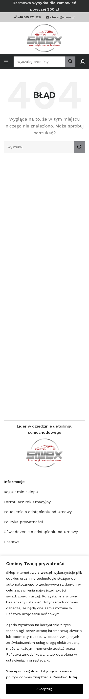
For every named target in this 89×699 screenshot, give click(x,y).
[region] (44, 627)
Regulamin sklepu (21, 491)
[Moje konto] (83, 62)
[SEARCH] (79, 147)
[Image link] (44, 453)
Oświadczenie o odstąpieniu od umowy (41, 531)
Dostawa (12, 541)
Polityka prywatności (23, 522)
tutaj (73, 677)
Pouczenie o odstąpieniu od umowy (38, 511)
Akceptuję (44, 689)
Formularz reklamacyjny (27, 502)
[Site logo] (44, 38)
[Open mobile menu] (6, 62)
